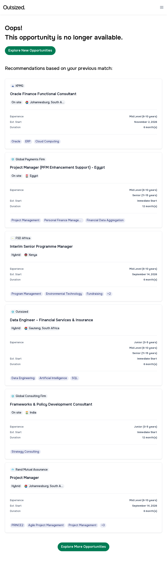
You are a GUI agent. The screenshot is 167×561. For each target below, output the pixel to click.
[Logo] (14, 7)
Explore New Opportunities (30, 50)
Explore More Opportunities (83, 546)
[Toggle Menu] (162, 7)
